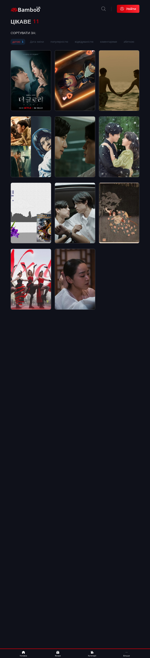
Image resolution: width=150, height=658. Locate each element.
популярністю (59, 41)
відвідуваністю (84, 41)
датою (16, 41)
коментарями (108, 41)
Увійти (131, 9)
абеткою (129, 41)
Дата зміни (37, 41)
